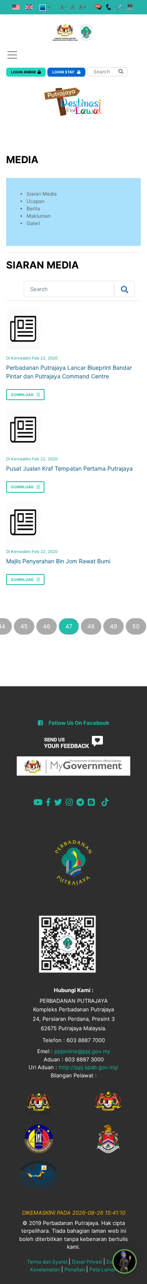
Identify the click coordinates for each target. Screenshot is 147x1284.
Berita (33, 208)
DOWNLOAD (23, 394)
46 (46, 626)
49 (113, 626)
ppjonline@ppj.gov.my (82, 1051)
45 (24, 626)
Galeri (33, 223)
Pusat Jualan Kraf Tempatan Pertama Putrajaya (69, 468)
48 (91, 626)
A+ (83, 7)
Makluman (39, 216)
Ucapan (36, 201)
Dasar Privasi (87, 1262)
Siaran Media (42, 194)
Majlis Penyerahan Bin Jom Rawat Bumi (58, 561)
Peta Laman (103, 1269)
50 (136, 626)
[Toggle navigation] (12, 55)
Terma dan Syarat (47, 1262)
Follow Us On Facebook (79, 722)
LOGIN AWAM (23, 72)
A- (63, 7)
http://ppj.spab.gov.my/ (88, 1067)
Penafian (75, 1269)
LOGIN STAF (63, 72)
